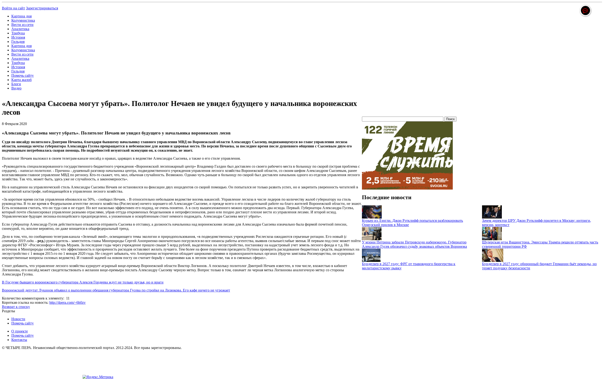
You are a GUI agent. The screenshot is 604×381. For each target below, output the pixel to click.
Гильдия (18, 42)
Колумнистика (23, 20)
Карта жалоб (21, 80)
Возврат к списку (16, 307)
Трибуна (18, 33)
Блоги (16, 84)
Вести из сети (22, 25)
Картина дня (21, 16)
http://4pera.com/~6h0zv (67, 302)
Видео (16, 88)
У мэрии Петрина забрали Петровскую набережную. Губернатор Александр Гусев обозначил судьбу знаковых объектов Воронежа (414, 244)
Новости (18, 319)
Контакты (19, 340)
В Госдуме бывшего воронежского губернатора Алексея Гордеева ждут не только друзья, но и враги (83, 282)
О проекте (19, 331)
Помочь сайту (22, 75)
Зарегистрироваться (42, 8)
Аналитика (20, 29)
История (18, 37)
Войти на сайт (13, 8)
